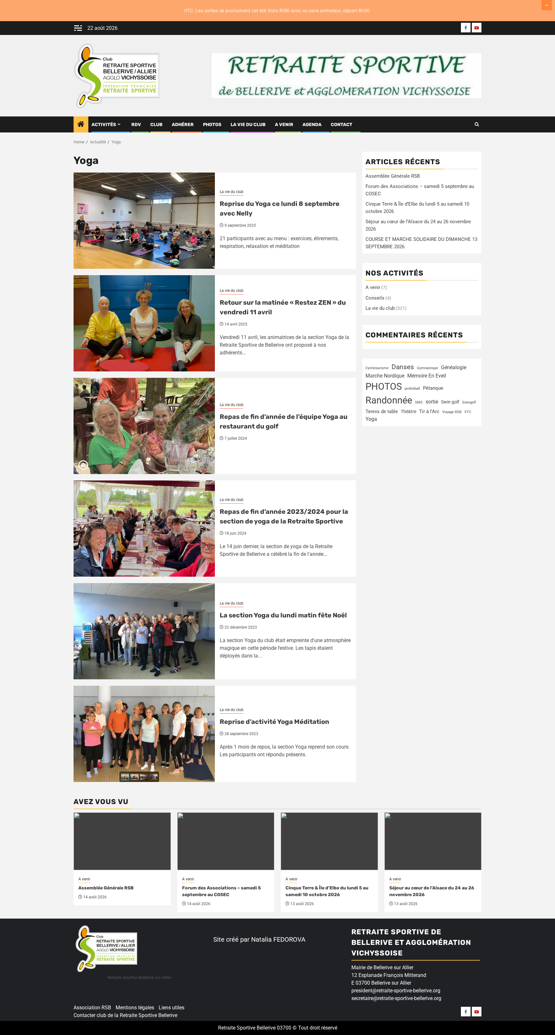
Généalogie (453, 367)
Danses (403, 367)
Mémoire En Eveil (426, 375)
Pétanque (433, 388)
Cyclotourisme (377, 368)
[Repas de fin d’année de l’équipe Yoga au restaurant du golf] (144, 426)
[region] (83, 985)
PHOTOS (384, 386)
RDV (136, 124)
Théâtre (408, 411)
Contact (341, 124)
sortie (432, 401)
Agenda (312, 124)
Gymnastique (427, 368)
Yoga (371, 419)
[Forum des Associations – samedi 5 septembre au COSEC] (226, 841)
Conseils (375, 298)
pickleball (412, 388)
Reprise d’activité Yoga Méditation (274, 721)
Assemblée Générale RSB (393, 176)
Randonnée (389, 400)
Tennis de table (382, 411)
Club (156, 124)
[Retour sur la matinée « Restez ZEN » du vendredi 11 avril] (144, 323)
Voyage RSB (452, 412)
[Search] (477, 124)
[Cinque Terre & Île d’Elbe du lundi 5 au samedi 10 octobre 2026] (329, 841)
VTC (467, 412)
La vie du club (248, 124)
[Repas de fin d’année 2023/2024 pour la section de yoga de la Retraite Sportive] (144, 528)
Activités (104, 124)
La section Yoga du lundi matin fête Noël (283, 615)
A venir (284, 124)
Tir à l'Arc (429, 411)
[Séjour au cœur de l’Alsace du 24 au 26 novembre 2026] (433, 841)
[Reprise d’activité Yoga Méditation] (144, 734)
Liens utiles (171, 1008)
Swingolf (469, 402)
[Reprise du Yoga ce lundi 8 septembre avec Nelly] (144, 221)
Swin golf (450, 401)
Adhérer (183, 124)
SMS (419, 402)
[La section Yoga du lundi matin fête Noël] (144, 631)
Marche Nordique (385, 375)
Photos (212, 124)
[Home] (80, 124)
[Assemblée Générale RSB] (122, 841)
